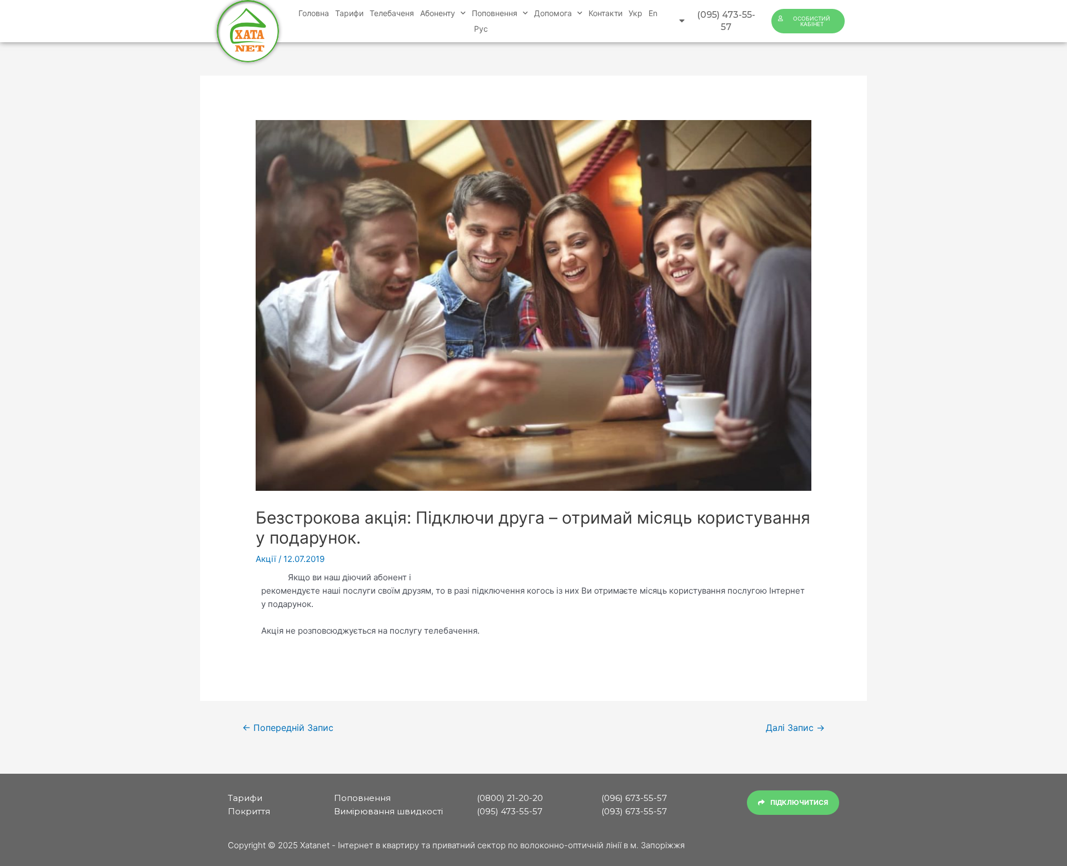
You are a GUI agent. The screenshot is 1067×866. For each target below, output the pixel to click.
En (653, 13)
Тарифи (349, 13)
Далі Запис (795, 728)
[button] (718, 21)
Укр (635, 13)
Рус (481, 28)
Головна (313, 13)
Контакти (605, 13)
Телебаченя (392, 13)
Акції (266, 559)
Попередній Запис (287, 728)
